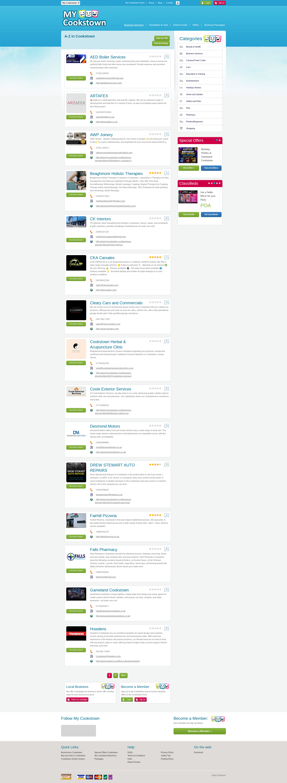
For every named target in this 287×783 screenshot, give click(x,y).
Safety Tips (166, 755)
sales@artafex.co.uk (105, 117)
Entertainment (192, 81)
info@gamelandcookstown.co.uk (110, 611)
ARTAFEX (99, 96)
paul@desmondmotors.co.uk (109, 447)
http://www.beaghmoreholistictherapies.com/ (116, 206)
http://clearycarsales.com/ (107, 329)
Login (206, 3)
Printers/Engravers (194, 122)
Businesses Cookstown (71, 752)
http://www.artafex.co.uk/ (107, 122)
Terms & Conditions (136, 755)
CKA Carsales (102, 257)
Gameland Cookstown (109, 590)
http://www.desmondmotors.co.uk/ (111, 452)
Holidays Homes (193, 87)
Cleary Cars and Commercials (116, 303)
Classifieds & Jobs (158, 25)
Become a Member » (200, 731)
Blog (160, 3)
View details (188, 214)
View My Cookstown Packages (77, 699)
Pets (188, 108)
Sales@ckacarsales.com (107, 285)
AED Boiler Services (108, 57)
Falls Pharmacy (103, 549)
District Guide (180, 25)
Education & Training (195, 74)
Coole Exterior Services (110, 389)
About (151, 3)
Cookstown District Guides (73, 759)
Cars (188, 67)
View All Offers (211, 168)
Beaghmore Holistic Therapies (116, 173)
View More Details (76, 78)
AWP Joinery (101, 134)
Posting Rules (167, 759)
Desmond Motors (105, 426)
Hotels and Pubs (193, 101)
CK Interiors (100, 219)
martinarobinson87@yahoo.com (110, 201)
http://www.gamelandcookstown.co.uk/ (113, 616)
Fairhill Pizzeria (103, 515)
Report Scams (134, 762)
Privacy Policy (167, 752)
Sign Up (220, 3)
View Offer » (188, 168)
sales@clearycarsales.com (108, 324)
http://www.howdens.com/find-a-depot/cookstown (118, 661)
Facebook (198, 752)
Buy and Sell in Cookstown (73, 755)
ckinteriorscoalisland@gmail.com (111, 237)
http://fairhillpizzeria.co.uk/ (107, 537)
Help (130, 759)
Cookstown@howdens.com (108, 656)
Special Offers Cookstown (106, 752)
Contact (169, 3)
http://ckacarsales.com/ (106, 290)
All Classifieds (211, 214)
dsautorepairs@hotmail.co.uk (109, 495)
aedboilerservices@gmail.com (109, 78)
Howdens (98, 629)
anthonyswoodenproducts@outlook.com (114, 153)
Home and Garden (194, 94)
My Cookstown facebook (178, 3)
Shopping (190, 128)
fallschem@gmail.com (106, 577)
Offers (195, 25)
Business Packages (214, 25)
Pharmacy (190, 115)
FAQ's (130, 752)
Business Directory (134, 25)
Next (123, 675)
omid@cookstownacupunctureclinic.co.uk (114, 368)
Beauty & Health (193, 47)
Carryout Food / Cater (196, 60)
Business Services (194, 53)
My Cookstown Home (135, 3)
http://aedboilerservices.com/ (109, 83)
